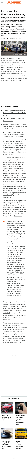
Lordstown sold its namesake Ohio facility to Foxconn (14, 135)
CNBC (17, 143)
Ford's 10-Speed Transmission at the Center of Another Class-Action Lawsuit (14, 113)
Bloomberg (18, 216)
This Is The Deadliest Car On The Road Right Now (7, 418)
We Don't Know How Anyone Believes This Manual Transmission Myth (20, 420)
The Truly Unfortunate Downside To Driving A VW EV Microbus (20, 444)
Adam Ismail (6, 38)
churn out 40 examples (10, 336)
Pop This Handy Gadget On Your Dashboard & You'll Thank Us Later (6, 444)
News (3, 7)
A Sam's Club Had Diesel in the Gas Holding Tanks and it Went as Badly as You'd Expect (15, 127)
